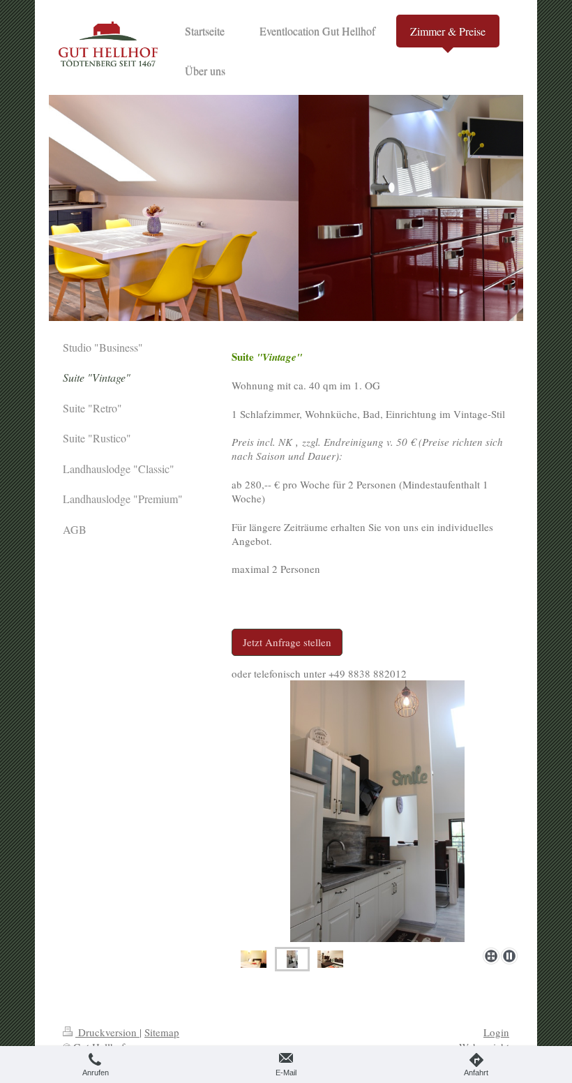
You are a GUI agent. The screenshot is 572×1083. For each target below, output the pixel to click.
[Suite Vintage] (377, 811)
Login (496, 1032)
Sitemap (161, 1032)
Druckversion (107, 1032)
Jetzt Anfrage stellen (287, 642)
